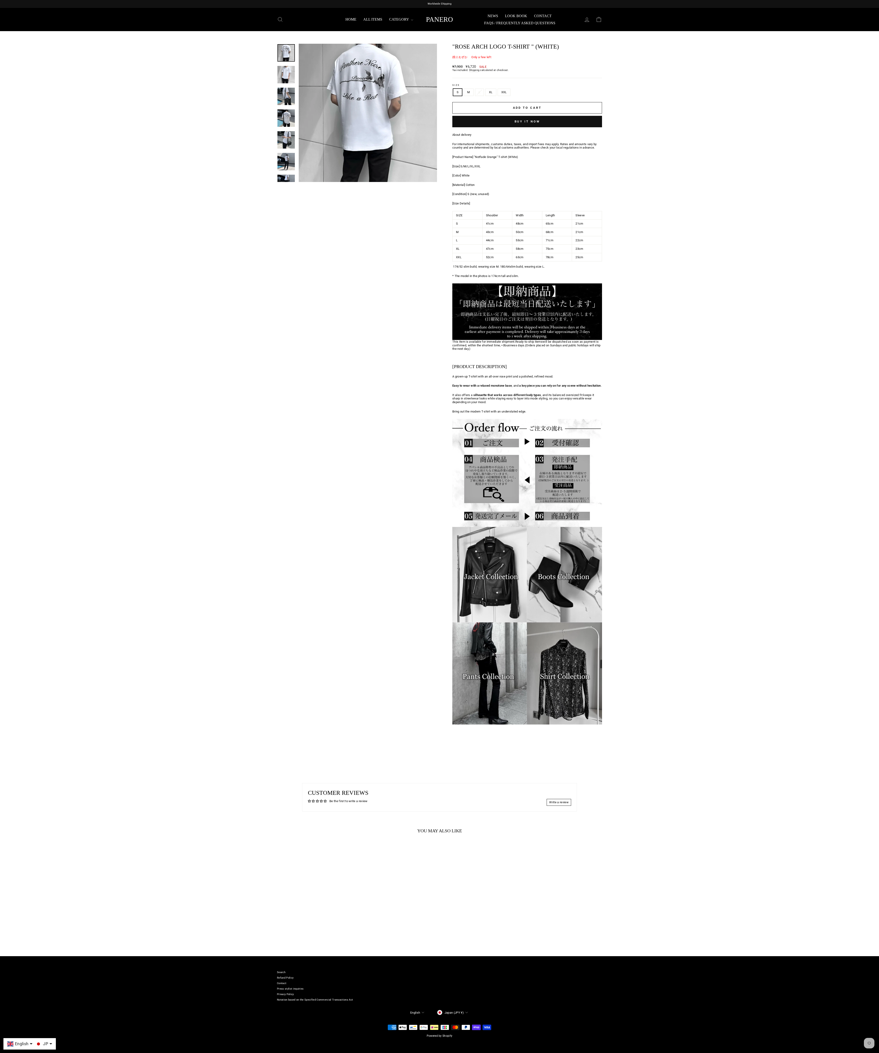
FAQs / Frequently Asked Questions (519, 23)
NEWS (493, 16)
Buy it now (527, 121)
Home (350, 19)
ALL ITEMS (372, 19)
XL (491, 92)
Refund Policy (285, 977)
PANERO (439, 19)
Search (281, 972)
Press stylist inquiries (290, 988)
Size (456, 85)
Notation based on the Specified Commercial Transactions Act (315, 999)
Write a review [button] (559, 802)
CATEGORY (399, 19)
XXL (504, 92)
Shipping (474, 70)
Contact (543, 16)
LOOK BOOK (516, 16)
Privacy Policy (285, 994)
